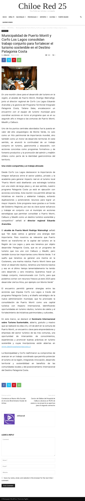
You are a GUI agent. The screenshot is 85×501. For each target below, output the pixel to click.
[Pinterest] (14, 60)
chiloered (6, 55)
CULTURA (52, 17)
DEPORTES (43, 17)
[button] (80, 17)
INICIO (5, 17)
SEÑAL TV (11, 17)
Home (3, 28)
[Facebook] (4, 60)
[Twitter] (9, 60)
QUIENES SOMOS (8, 22)
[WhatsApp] (19, 60)
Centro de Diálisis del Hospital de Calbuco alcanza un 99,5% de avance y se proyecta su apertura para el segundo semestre (43, 402)
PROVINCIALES (32, 17)
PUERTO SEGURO (63, 17)
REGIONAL (10, 28)
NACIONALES (20, 17)
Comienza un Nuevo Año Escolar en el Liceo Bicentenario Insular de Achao (14, 401)
